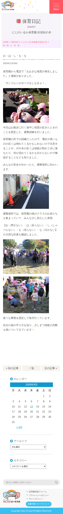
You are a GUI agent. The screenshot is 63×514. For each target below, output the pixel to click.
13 (31, 406)
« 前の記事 (12, 368)
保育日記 (15, 42)
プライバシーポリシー (39, 495)
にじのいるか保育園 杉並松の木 (34, 42)
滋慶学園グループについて (39, 504)
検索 (56, 482)
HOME (6, 42)
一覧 (31, 368)
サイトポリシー (36, 499)
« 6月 (19, 427)
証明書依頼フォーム (38, 492)
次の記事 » (50, 368)
